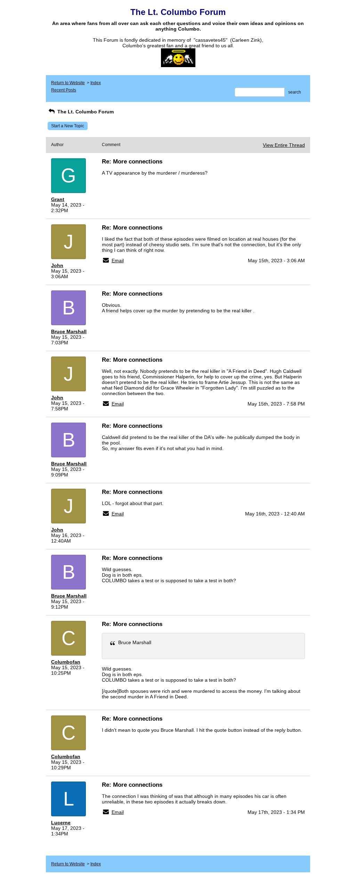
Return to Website (68, 82)
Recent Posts (63, 90)
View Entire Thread (284, 145)
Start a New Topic (67, 125)
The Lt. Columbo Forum (85, 111)
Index (95, 82)
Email (118, 260)
